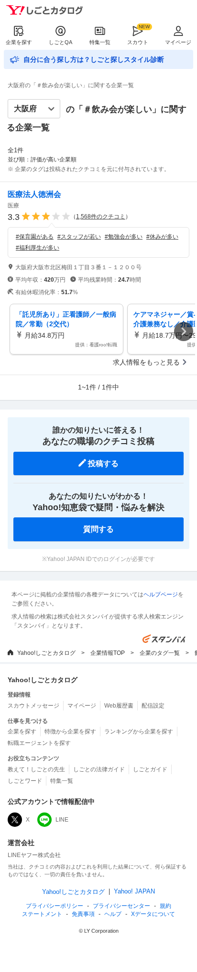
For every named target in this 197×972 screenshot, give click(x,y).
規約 (165, 906)
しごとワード (25, 781)
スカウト (137, 42)
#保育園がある (35, 236)
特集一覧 (99, 42)
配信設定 (153, 705)
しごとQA (60, 42)
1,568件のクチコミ (100, 216)
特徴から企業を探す (70, 731)
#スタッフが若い (79, 236)
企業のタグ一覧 (160, 653)
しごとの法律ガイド (99, 769)
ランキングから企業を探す (138, 731)
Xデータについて (153, 914)
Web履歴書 (118, 705)
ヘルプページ (160, 594)
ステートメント (42, 914)
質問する (98, 529)
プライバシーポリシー (54, 906)
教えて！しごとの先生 (36, 769)
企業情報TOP (107, 653)
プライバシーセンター (121, 906)
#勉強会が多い (123, 236)
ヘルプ (112, 914)
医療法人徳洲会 (34, 194)
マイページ (178, 42)
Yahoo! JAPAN (134, 891)
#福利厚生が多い (37, 247)
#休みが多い (162, 236)
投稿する (103, 463)
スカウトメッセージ (33, 705)
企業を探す (19, 42)
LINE (61, 819)
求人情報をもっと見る (146, 362)
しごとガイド (150, 769)
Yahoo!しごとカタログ (46, 653)
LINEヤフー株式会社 (34, 855)
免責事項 (83, 914)
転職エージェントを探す (39, 743)
